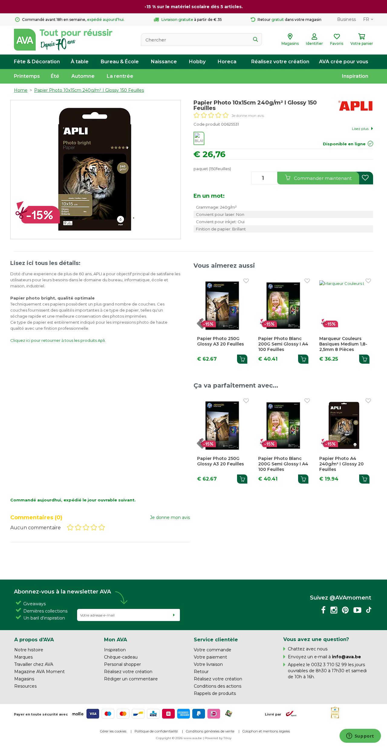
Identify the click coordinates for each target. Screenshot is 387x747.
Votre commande (212, 650)
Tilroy (227, 738)
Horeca (227, 61)
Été (55, 76)
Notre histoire (28, 650)
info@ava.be (346, 656)
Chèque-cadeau (121, 657)
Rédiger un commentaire (131, 679)
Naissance (164, 61)
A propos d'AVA (34, 639)
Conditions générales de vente (210, 731)
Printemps (27, 76)
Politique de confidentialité (156, 731)
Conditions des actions (217, 686)
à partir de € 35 (191, 19)
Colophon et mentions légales (266, 731)
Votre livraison (208, 664)
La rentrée (120, 76)
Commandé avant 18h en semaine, (73, 19)
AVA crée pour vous (343, 61)
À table (80, 61)
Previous (206, 326)
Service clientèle (216, 639)
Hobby (197, 61)
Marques (23, 657)
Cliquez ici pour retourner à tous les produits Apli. (58, 340)
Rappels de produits (215, 693)
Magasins (24, 679)
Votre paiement (210, 657)
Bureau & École (120, 61)
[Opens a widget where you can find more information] (360, 736)
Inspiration (355, 76)
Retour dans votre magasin (289, 19)
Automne (83, 76)
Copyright (163, 738)
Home (21, 90)
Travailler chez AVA (33, 664)
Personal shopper (122, 664)
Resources (25, 686)
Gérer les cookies (113, 731)
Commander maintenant (322, 178)
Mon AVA (115, 639)
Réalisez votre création (280, 61)
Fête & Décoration (37, 61)
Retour (201, 671)
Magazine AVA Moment (39, 671)
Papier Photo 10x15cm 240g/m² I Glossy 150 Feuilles (89, 90)
